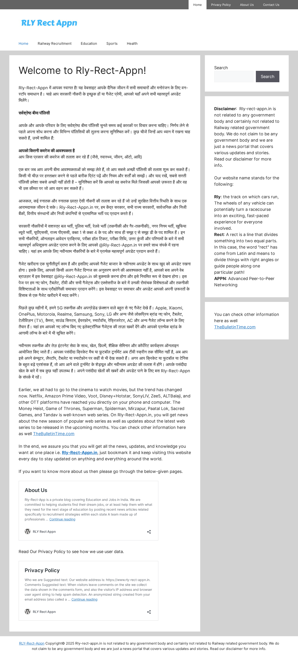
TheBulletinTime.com (53, 433)
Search (221, 67)
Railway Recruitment (54, 43)
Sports (112, 43)
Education (89, 43)
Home (197, 5)
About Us (247, 5)
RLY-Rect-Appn (31, 643)
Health (132, 43)
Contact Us (271, 5)
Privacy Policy (221, 5)
